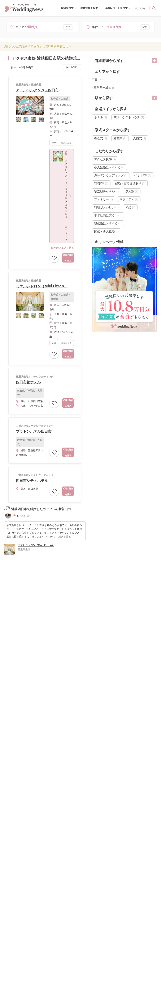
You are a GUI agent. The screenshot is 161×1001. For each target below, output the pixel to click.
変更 (68, 27)
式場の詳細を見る (68, 257)
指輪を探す (67, 8)
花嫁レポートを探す (116, 8)
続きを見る (66, 142)
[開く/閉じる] (154, 60)
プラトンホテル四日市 (34, 431)
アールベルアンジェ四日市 (37, 90)
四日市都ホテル (28, 382)
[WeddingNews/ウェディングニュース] (24, 10)
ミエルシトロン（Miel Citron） (42, 286)
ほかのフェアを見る (62, 247)
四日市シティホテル (32, 480)
